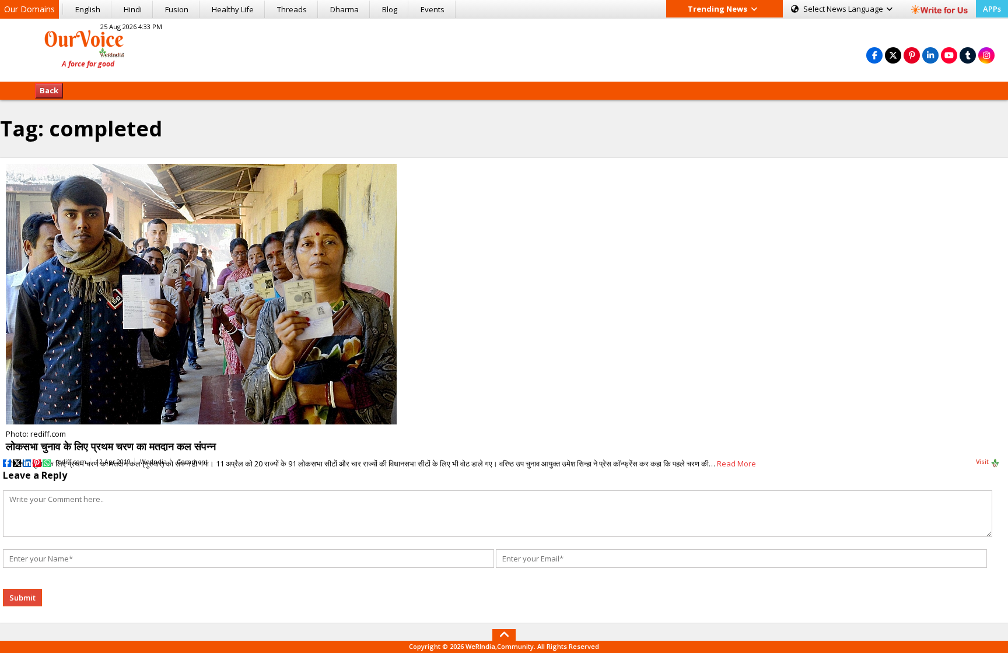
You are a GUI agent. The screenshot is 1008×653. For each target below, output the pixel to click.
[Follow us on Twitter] (893, 55)
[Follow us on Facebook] (874, 55)
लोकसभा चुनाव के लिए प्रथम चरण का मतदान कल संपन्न (111, 446)
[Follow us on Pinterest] (912, 55)
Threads (292, 9)
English (87, 9)
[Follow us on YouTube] (949, 55)
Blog (389, 9)
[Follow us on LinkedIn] (930, 55)
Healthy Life (233, 9)
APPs (992, 8)
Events (432, 9)
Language (844, 8)
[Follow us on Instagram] (986, 55)
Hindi (133, 9)
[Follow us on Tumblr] (968, 55)
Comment (192, 462)
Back (49, 90)
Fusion (176, 9)
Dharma (344, 9)
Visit (983, 462)
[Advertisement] (504, 48)
